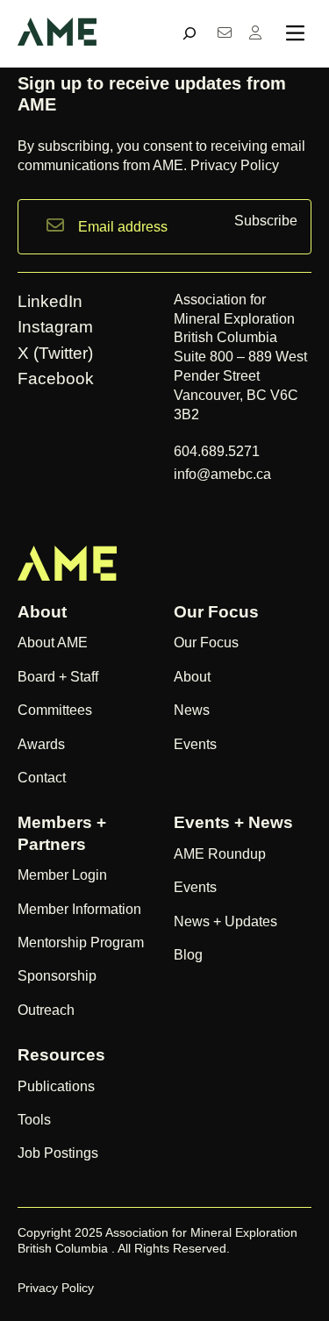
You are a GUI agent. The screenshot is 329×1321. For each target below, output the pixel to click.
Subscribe (265, 220)
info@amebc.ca (222, 474)
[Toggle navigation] (295, 33)
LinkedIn (50, 301)
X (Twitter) (55, 353)
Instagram (55, 327)
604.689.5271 (218, 451)
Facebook (56, 378)
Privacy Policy (234, 165)
